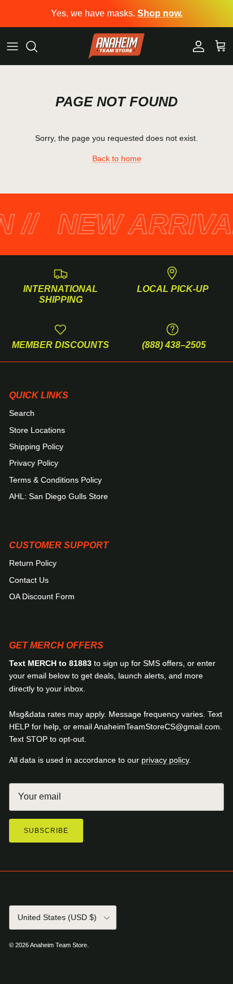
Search (21, 413)
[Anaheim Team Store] (116, 46)
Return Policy (33, 563)
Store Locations (37, 430)
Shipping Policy (36, 446)
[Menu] (12, 46)
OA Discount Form (42, 596)
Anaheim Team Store (58, 945)
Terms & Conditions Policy (55, 479)
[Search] (37, 46)
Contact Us (29, 580)
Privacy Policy (33, 462)
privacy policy (165, 759)
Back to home (116, 158)
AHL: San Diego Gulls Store (58, 496)
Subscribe (46, 831)
